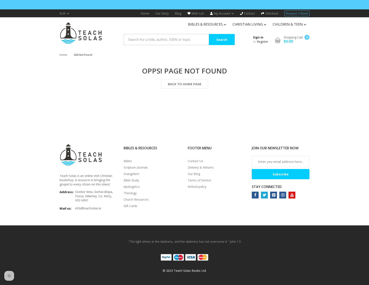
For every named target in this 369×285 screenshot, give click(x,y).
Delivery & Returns (201, 167)
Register (262, 42)
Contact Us (195, 161)
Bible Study (131, 180)
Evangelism (131, 174)
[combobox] (179, 39)
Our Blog (194, 174)
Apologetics (132, 187)
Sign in (258, 37)
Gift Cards (130, 206)
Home (63, 55)
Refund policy (197, 187)
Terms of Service (199, 180)
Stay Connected (267, 186)
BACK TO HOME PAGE (184, 84)
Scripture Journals (136, 167)
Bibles (128, 161)
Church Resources (136, 199)
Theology (130, 193)
